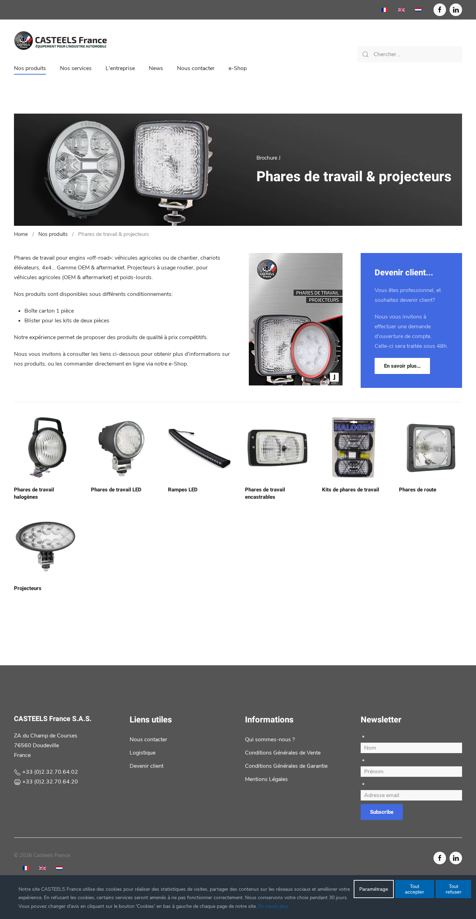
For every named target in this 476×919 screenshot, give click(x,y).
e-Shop (238, 68)
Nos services (76, 68)
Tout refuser (453, 889)
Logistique (142, 753)
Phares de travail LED (116, 489)
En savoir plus (273, 906)
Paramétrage (373, 889)
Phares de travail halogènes (34, 493)
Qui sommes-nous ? (270, 739)
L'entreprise (120, 68)
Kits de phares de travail (350, 489)
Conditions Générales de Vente (283, 753)
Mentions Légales (266, 779)
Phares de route (417, 489)
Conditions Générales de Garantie (286, 766)
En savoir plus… (402, 366)
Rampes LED (183, 489)
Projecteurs (27, 588)
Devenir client (146, 766)
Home (21, 234)
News (156, 68)
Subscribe (381, 812)
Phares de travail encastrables (265, 493)
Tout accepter (414, 889)
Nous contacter (196, 68)
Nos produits (30, 68)
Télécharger (296, 341)
